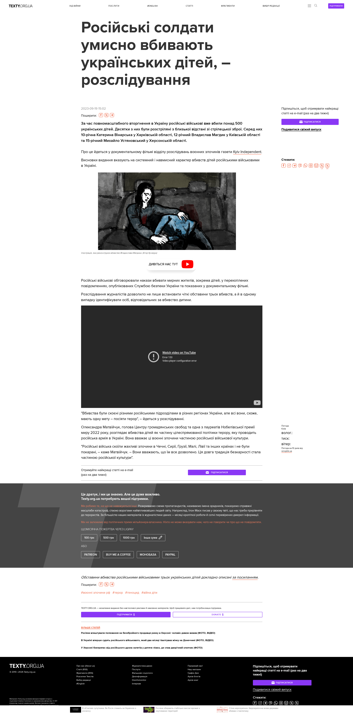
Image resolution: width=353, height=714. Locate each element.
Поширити (89, 116)
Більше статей (90, 627)
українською (29, 703)
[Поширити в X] (106, 115)
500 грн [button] (108, 537)
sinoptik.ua (286, 451)
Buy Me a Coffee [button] (118, 554)
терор (118, 593)
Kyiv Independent (247, 152)
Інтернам (136, 683)
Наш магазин (194, 669)
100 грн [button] (89, 537)
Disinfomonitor (139, 680)
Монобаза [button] (148, 554)
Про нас (80, 666)
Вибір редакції (83, 680)
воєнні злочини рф (96, 593)
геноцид (133, 593)
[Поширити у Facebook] (101, 115)
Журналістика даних (142, 666)
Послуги (136, 669)
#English (80, 683)
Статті (79, 669)
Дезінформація (139, 676)
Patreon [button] (90, 554)
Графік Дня (193, 673)
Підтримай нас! (195, 666)
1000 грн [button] (129, 537)
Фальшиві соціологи (142, 673)
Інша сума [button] (150, 537)
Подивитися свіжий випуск (301, 129)
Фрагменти (82, 673)
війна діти (150, 593)
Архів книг (193, 680)
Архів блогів (194, 676)
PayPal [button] (170, 554)
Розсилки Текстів (84, 676)
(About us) (90, 666)
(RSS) (85, 669)
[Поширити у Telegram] (112, 115)
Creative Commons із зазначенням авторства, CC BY (37, 701)
